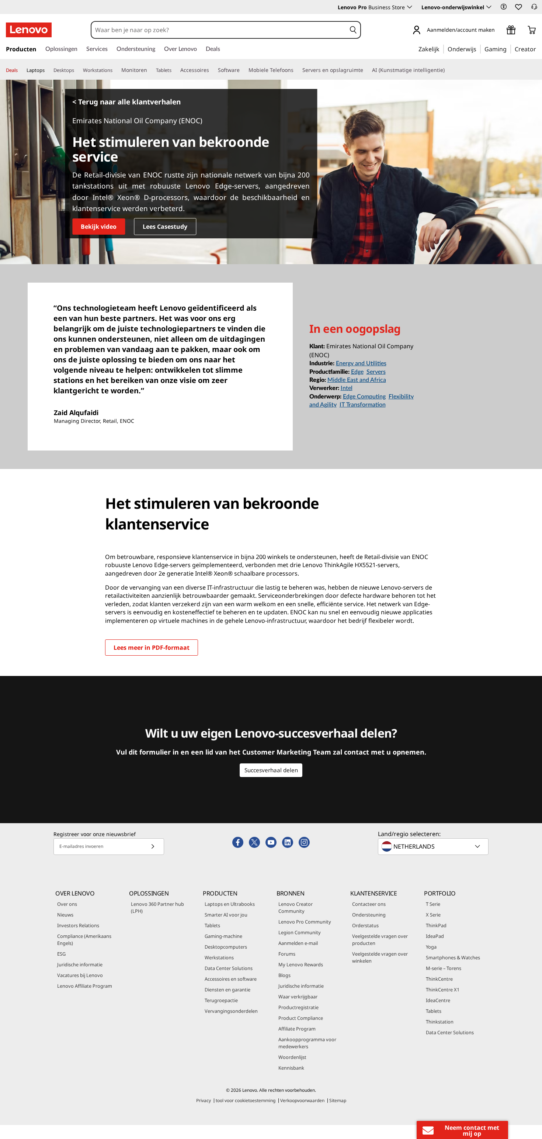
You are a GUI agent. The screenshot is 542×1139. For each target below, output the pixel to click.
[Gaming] (509, 48)
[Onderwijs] (478, 48)
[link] (534, 9)
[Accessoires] (212, 70)
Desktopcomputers (226, 946)
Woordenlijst (292, 1057)
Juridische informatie (80, 964)
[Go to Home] (29, 30)
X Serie (433, 914)
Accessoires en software (231, 979)
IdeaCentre (438, 1000)
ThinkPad (436, 925)
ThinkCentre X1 (442, 989)
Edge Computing (364, 397)
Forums (286, 953)
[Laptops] (47, 70)
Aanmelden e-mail (298, 943)
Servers (376, 372)
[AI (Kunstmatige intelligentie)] (447, 70)
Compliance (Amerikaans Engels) (84, 939)
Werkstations (219, 957)
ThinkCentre (439, 979)
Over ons (67, 904)
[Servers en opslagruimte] (366, 70)
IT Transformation (363, 405)
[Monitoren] (150, 70)
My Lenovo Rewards (300, 964)
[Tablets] (174, 70)
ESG (61, 953)
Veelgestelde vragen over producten (380, 939)
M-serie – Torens (443, 968)
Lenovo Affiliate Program (84, 986)
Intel (346, 388)
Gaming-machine (223, 936)
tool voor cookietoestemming (245, 1100)
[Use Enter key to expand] (499, 31)
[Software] (242, 70)
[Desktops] (77, 70)
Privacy (203, 1100)
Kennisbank (291, 1067)
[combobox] (218, 30)
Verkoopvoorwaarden (302, 1100)
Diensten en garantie (227, 989)
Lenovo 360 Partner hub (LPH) (157, 907)
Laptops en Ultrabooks (230, 904)
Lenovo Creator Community (295, 907)
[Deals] (20, 70)
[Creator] (538, 48)
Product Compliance (300, 1018)
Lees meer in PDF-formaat (152, 647)
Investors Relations (78, 925)
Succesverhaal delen (271, 770)
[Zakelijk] (441, 48)
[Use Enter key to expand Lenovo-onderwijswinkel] (489, 7)
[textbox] (434, 846)
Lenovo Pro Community (304, 921)
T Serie (433, 904)
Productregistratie (298, 1007)
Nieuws (65, 914)
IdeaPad (435, 936)
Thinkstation (440, 1021)
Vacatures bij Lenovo (80, 975)
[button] (504, 7)
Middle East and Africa (356, 380)
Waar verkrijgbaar (297, 996)
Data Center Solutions (229, 968)
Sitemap (337, 1100)
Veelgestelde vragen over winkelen (380, 957)
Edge (357, 372)
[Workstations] (115, 70)
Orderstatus (365, 925)
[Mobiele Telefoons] (296, 70)
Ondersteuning (369, 914)
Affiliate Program (297, 1028)
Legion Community (299, 932)
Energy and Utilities (361, 363)
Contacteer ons (369, 904)
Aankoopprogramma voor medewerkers (307, 1043)
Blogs (284, 975)
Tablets (212, 925)
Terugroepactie (221, 1000)
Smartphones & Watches (453, 957)
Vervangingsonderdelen (231, 1011)
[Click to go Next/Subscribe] (152, 847)
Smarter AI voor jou (226, 914)
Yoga (431, 946)
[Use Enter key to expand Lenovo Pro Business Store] (409, 7)
